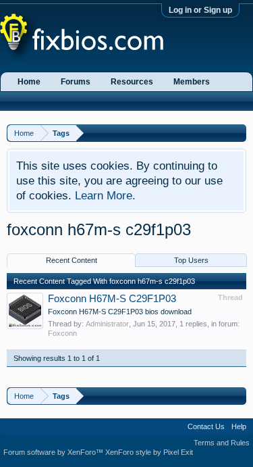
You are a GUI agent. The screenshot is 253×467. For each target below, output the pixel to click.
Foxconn (62, 333)
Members (191, 82)
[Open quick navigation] (237, 132)
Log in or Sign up (200, 10)
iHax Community (126, 421)
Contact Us (206, 426)
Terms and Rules (222, 443)
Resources (132, 82)
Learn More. (105, 195)
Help (238, 426)
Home (29, 82)
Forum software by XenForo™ (54, 452)
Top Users (191, 260)
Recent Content (71, 260)
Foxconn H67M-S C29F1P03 (112, 298)
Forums (75, 82)
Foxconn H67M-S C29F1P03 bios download (120, 312)
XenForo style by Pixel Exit (149, 452)
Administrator (107, 324)
